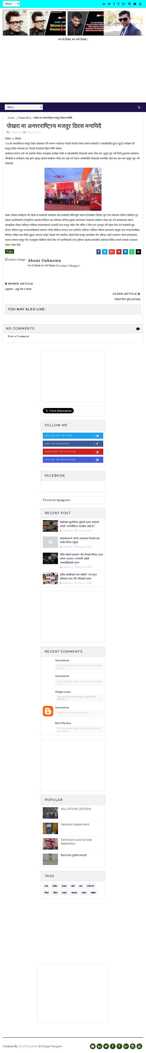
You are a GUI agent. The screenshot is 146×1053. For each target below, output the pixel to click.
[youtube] (140, 4)
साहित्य (93, 892)
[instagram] (129, 4)
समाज (84, 892)
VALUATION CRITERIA (76, 809)
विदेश (55, 892)
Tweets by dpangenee (57, 500)
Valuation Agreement (75, 824)
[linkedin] (104, 4)
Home (11, 117)
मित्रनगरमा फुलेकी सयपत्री (74, 855)
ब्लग (80, 886)
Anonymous (62, 660)
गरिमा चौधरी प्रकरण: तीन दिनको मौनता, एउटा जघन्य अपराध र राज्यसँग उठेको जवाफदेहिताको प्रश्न (81, 558)
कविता (55, 886)
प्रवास (64, 886)
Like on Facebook (57, 443)
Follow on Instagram (60, 459)
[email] (135, 4)
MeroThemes (63, 723)
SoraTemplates (28, 1046)
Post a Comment (18, 336)
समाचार (74, 892)
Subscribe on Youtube (60, 451)
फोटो (73, 886)
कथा (46, 886)
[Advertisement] (73, 74)
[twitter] (109, 4)
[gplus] (123, 4)
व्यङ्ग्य (64, 892)
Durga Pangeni (52, 1046)
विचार (47, 892)
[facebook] (114, 4)
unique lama (63, 691)
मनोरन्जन (90, 886)
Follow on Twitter (58, 435)
